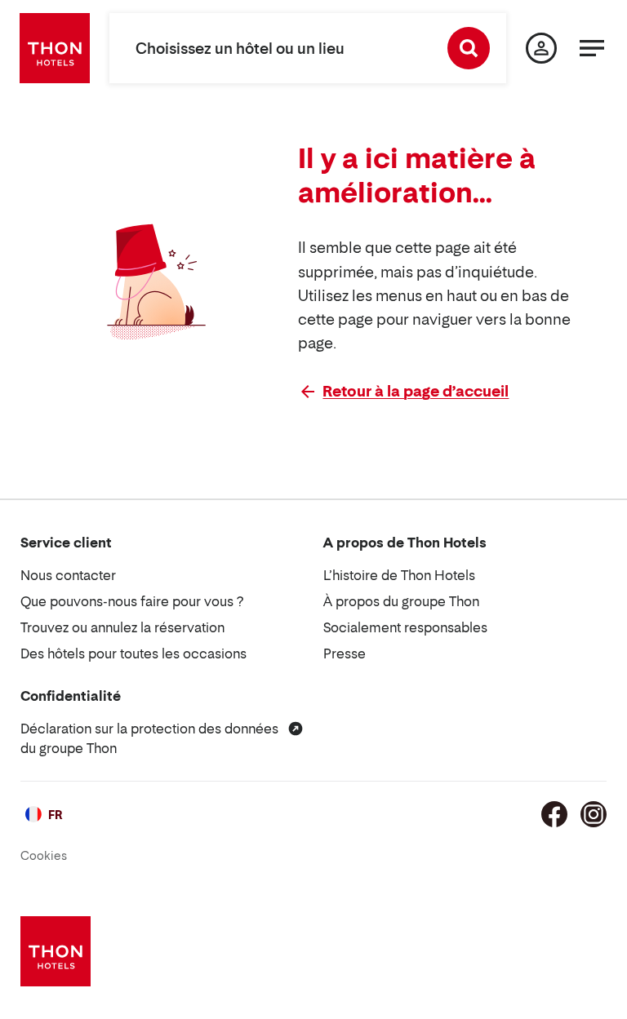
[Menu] (591, 48)
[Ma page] (541, 48)
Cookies (43, 855)
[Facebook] (554, 814)
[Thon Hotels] (55, 48)
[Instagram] (593, 814)
